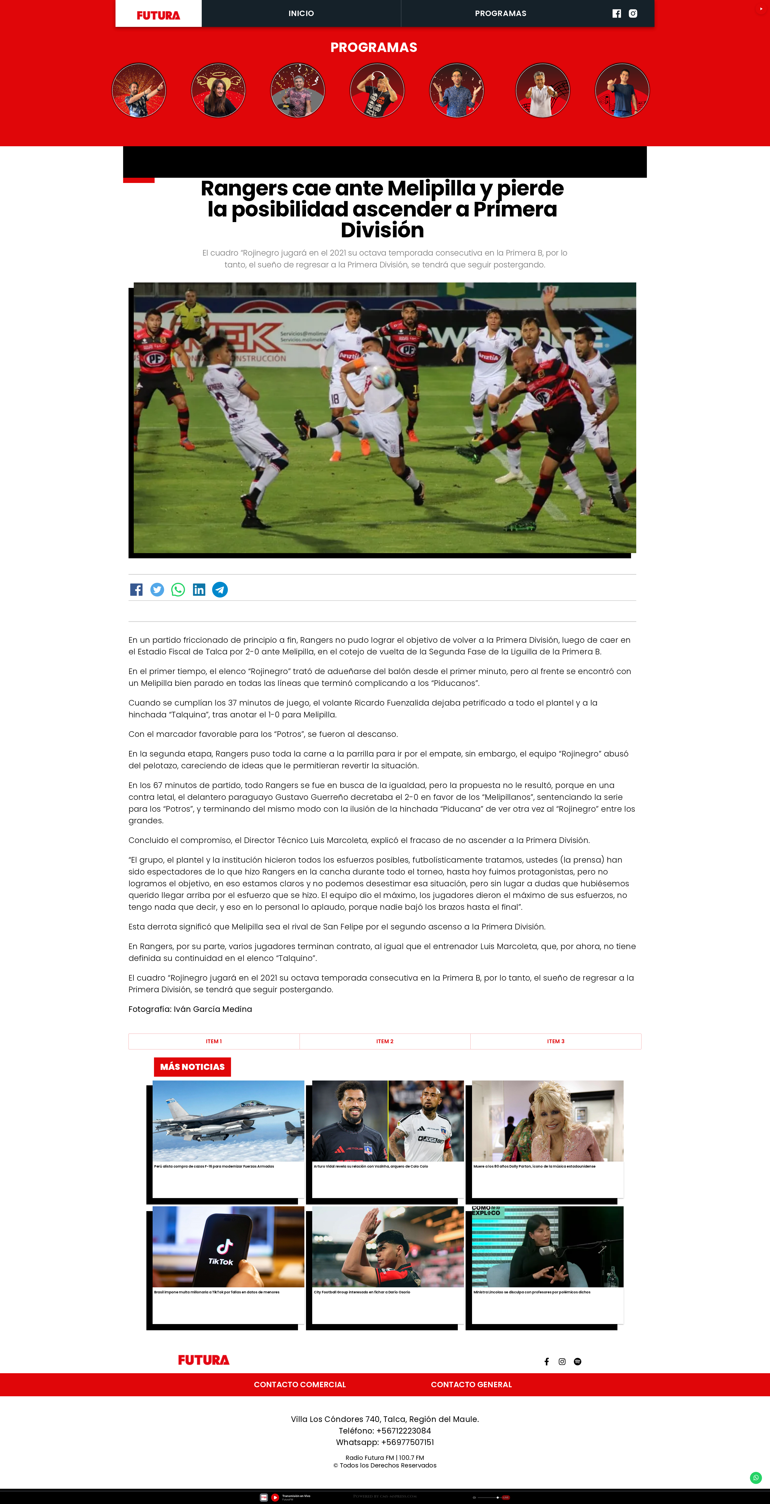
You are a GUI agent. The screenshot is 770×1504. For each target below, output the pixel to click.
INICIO (301, 13)
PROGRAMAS (501, 13)
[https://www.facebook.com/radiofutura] (616, 25)
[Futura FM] (139, 90)
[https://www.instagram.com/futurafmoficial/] (633, 25)
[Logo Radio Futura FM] (158, 20)
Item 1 (214, 1041)
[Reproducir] (761, 8)
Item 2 (385, 1041)
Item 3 (556, 1041)
